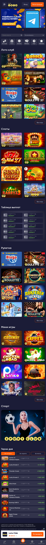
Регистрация (37, 4)
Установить (38, 534)
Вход (25, 4)
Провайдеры (29, 35)
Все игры (40, 122)
